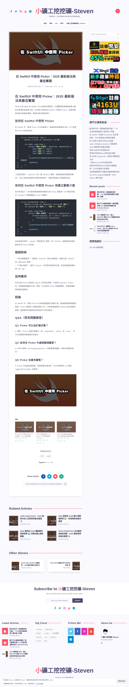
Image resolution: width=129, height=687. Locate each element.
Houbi (39, 641)
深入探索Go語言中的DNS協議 (101, 141)
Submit (77, 600)
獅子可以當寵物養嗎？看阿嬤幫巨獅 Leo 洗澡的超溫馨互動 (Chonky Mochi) (108, 206)
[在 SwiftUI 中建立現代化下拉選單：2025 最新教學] (24, 427)
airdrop (39, 629)
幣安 (51, 23)
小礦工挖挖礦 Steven (109, 637)
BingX (39, 633)
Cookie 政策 (39, 683)
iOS (42, 456)
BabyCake (49, 629)
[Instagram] (21, 11)
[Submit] (118, 34)
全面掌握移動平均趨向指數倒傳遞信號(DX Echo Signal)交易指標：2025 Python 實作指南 (104, 175)
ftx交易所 (56, 633)
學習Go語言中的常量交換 (99, 150)
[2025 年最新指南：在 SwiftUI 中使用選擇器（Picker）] (45, 427)
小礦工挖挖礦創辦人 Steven (75, 23)
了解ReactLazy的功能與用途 (100, 162)
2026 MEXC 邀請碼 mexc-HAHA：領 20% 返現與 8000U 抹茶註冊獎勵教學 (107, 228)
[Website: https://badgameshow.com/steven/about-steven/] (102, 643)
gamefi (39, 637)
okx (56, 23)
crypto (47, 633)
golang (53, 637)
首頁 (45, 23)
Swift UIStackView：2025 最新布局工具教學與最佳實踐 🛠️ (32, 518)
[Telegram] (30, 11)
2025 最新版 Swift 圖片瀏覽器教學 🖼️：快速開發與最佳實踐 (69, 518)
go (46, 637)
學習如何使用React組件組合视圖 (102, 153)
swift (49, 456)
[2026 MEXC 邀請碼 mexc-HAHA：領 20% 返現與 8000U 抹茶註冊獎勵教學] (92, 228)
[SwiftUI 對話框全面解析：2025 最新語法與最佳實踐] (66, 427)
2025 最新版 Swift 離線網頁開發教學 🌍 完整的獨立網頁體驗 (31, 533)
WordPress (70, 677)
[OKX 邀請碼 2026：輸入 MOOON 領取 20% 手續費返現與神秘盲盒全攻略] (92, 217)
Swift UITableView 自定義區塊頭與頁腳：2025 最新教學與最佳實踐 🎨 (70, 533)
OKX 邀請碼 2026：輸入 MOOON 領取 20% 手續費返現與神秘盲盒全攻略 (108, 217)
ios (48, 462)
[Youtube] (26, 11)
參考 (61, 23)
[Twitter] (16, 11)
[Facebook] (11, 11)
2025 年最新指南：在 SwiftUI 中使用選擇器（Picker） (43, 436)
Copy (71, 137)
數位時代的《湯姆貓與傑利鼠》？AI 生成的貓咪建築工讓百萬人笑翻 (108, 194)
